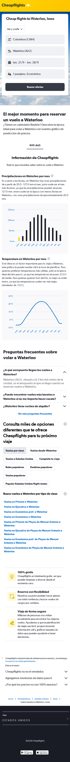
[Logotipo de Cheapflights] (13, 5)
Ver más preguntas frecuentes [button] (35, 413)
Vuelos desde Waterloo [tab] (43, 450)
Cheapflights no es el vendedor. (24, 671)
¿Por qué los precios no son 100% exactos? (31, 684)
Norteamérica (24, 699)
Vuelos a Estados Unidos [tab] (19, 458)
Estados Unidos (42, 699)
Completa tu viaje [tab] (49, 458)
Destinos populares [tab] (41, 467)
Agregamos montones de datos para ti (28, 678)
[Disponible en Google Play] (27, 752)
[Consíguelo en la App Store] (42, 752)
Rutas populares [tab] (15, 467)
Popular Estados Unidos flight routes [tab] (26, 483)
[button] (35, 39)
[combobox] (15, 29)
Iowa (55, 699)
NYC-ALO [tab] (35, 145)
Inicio (10, 699)
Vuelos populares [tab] (15, 475)
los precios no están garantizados (20, 661)
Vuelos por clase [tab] (15, 450)
